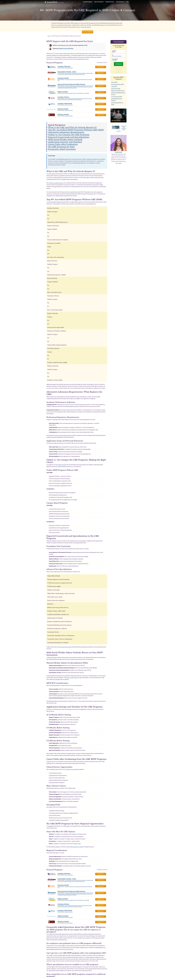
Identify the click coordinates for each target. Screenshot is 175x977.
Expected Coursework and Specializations (68, 137)
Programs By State (109, 1)
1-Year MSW (114, 86)
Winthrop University (63, 114)
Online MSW (114, 82)
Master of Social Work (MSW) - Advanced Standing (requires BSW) (77, 93)
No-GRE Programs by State (61, 146)
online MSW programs (60, 464)
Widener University (63, 109)
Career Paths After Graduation (63, 144)
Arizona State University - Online (67, 72)
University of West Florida (65, 103)
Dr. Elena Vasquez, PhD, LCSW (64, 45)
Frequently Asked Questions (62, 149)
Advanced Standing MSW (117, 84)
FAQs (127, 1)
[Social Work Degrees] (54, 2)
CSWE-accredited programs (56, 183)
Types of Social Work (98, 1)
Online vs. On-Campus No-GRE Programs (68, 134)
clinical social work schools (64, 647)
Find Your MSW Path (87, 32)
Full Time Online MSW (116, 96)
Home (49, 36)
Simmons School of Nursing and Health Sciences (71, 84)
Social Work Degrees (87, 1)
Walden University (63, 91)
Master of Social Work (69, 67)
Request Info (101, 66)
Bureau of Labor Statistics (72, 677)
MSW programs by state (76, 847)
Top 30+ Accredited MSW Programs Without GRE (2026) (76, 130)
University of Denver (63, 97)
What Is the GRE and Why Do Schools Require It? (72, 127)
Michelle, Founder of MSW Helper (66, 48)
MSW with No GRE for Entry (117, 90)
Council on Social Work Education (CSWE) (65, 435)
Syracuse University (63, 78)
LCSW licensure (69, 769)
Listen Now (118, 152)
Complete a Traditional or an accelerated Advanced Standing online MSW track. (75, 80)
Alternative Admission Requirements (66, 132)
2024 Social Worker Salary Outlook (65, 139)
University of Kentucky (64, 66)
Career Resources (120, 1)
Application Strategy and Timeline (65, 142)
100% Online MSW (115, 88)
